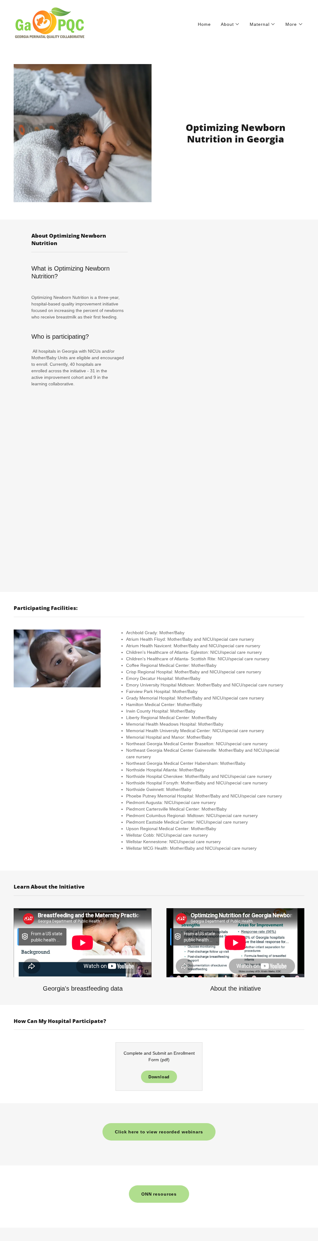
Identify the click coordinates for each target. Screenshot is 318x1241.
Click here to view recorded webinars (159, 1131)
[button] (230, 24)
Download (159, 1077)
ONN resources (159, 1194)
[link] (50, 23)
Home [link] (204, 24)
